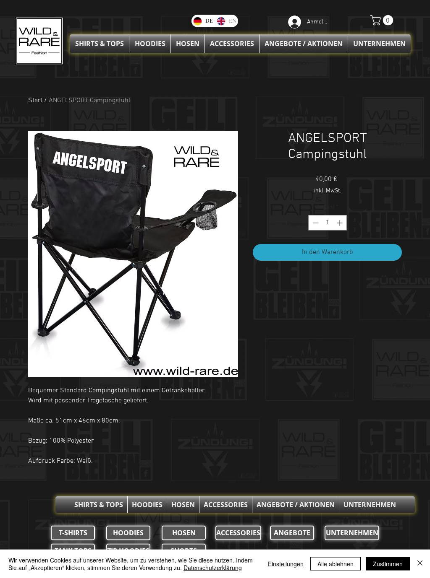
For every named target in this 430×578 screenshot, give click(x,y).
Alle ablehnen (335, 564)
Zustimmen (388, 564)
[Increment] (340, 222)
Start (35, 100)
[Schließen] (420, 563)
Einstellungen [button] (286, 564)
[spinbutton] (327, 222)
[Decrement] (314, 222)
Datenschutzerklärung (213, 567)
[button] (383, 20)
